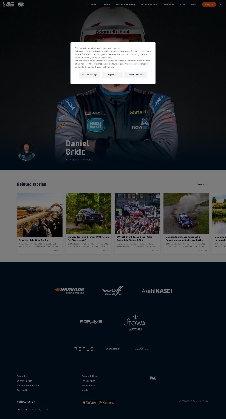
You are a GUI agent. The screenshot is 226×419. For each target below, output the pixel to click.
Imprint (144, 64)
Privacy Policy (130, 64)
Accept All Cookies (136, 75)
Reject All (112, 75)
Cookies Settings (89, 75)
